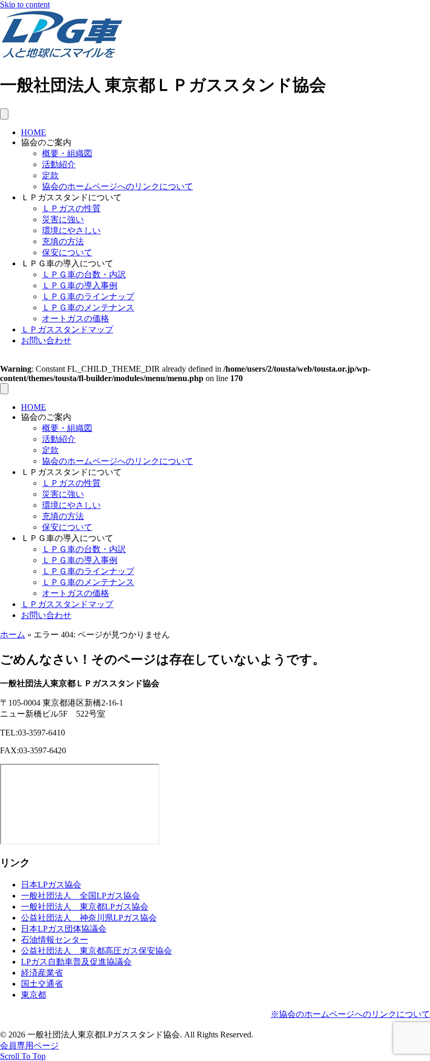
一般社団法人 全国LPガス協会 (80, 895)
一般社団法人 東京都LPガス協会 (84, 906)
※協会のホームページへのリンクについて (350, 1014)
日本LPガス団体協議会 (63, 928)
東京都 (33, 994)
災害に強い (63, 219)
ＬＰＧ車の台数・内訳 (84, 274)
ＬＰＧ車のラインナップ (88, 296)
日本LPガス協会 (51, 884)
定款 (50, 175)
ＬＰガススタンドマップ (67, 329)
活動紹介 (59, 164)
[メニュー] (4, 114)
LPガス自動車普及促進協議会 (76, 961)
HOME (33, 132)
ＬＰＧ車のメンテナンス (88, 307)
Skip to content (25, 4)
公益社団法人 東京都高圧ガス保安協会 (96, 950)
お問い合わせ (46, 340)
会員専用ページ (29, 1045)
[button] (23, 1056)
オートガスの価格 (75, 318)
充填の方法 (63, 241)
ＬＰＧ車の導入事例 (79, 285)
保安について (67, 252)
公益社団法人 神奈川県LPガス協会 (89, 917)
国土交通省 (42, 983)
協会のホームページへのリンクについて (117, 186)
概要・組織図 (67, 153)
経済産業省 (42, 972)
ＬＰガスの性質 (71, 208)
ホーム (12, 634)
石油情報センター (54, 939)
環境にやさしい (71, 230)
